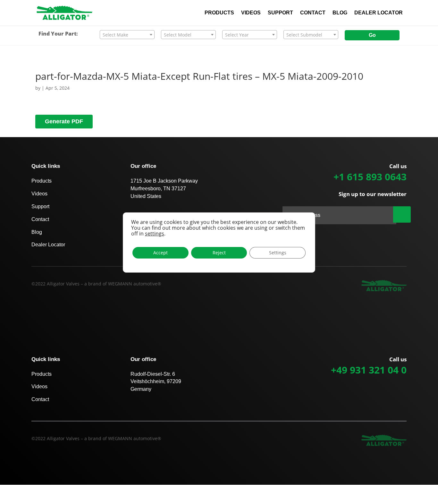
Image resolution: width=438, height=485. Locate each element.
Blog (36, 232)
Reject (219, 253)
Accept (160, 253)
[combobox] (127, 34)
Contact (40, 219)
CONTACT (312, 13)
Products (41, 181)
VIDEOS (251, 13)
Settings (277, 253)
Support (40, 206)
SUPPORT (280, 13)
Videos (39, 193)
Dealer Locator (48, 244)
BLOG (340, 13)
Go (372, 35)
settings (154, 233)
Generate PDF (64, 121)
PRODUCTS (219, 13)
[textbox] (127, 34)
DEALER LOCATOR (378, 13)
